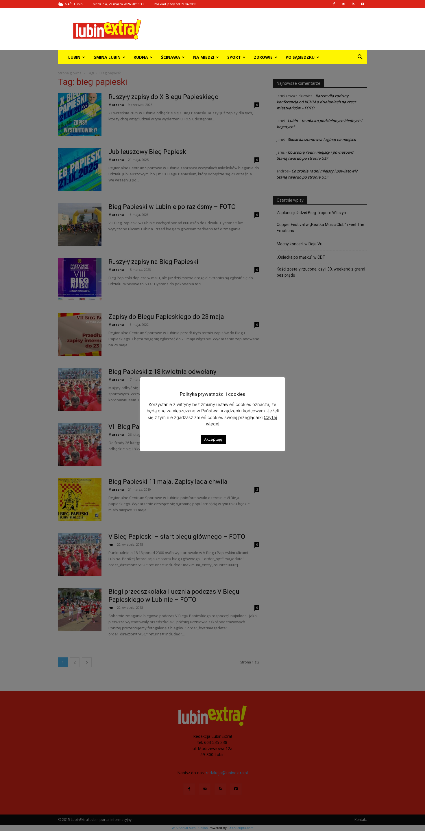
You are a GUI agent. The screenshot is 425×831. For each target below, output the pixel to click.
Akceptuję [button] (213, 439)
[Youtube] (362, 4)
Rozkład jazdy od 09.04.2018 (175, 4)
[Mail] (343, 4)
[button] (360, 57)
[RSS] (353, 4)
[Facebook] (334, 4)
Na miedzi (203, 57)
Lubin (74, 57)
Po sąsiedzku (300, 57)
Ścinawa (170, 57)
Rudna (141, 57)
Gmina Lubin (107, 57)
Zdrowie (263, 57)
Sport (234, 57)
